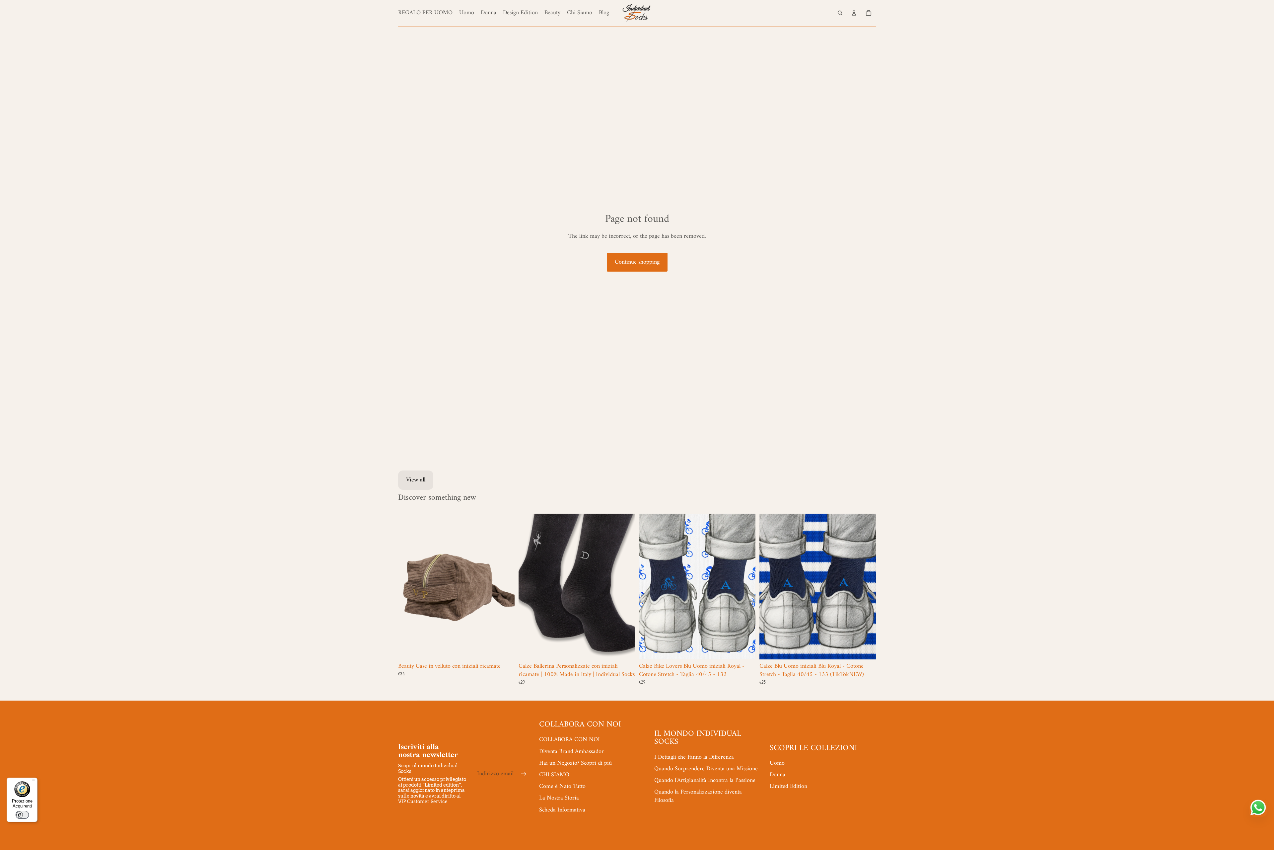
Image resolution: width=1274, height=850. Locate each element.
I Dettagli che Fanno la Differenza (694, 757)
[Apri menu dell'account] (854, 13)
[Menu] (33, 782)
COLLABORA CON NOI (569, 739)
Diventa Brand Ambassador (571, 751)
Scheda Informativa (562, 810)
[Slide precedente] (408, 586)
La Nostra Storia (559, 798)
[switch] (22, 815)
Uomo (777, 763)
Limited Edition (788, 786)
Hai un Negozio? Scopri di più (575, 763)
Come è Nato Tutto (562, 786)
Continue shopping (637, 262)
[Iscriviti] (523, 773)
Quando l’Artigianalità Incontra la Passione (704, 780)
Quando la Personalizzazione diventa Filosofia (698, 796)
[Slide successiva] (505, 586)
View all (415, 480)
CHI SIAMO (554, 775)
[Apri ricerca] (840, 13)
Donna (777, 775)
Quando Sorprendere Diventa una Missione (706, 769)
